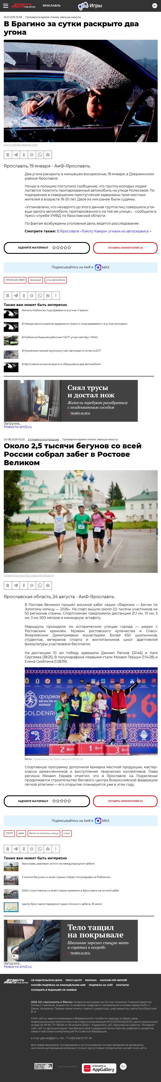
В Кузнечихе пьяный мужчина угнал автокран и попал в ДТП (61, 350)
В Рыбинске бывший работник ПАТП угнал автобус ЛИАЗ (60, 337)
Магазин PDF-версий (113, 980)
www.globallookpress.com (21, 144)
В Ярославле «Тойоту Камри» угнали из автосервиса (103, 231)
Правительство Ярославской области (29, 575)
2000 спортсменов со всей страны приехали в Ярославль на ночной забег (70, 890)
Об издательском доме (46, 980)
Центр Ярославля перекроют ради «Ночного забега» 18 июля (62, 904)
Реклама (91, 980)
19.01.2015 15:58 (13, 17)
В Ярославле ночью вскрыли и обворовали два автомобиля (61, 364)
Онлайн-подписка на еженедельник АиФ (58, 985)
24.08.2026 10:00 (14, 439)
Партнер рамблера (67, 1066)
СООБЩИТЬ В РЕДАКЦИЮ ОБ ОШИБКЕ (54, 990)
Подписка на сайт (101, 985)
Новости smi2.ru (18, 427)
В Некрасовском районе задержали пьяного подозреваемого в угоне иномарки (74, 323)
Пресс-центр (74, 980)
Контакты (122, 985)
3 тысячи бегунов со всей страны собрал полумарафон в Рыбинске (66, 877)
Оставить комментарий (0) (125, 247)
